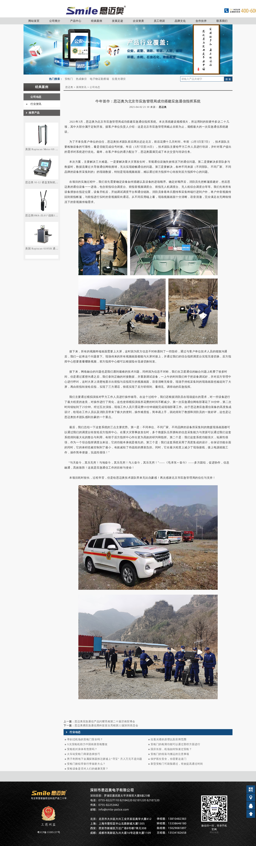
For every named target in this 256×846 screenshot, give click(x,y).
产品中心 (75, 21)
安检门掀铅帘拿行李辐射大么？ (86, 763)
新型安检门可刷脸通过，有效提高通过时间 (177, 763)
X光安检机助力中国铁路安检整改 (87, 744)
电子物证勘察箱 (99, 79)
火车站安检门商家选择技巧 (83, 754)
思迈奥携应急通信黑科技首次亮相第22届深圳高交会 (106, 725)
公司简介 (54, 21)
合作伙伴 (201, 21)
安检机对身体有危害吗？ (82, 749)
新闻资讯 (81, 87)
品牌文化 (180, 21)
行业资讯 (35, 104)
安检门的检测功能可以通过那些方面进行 (175, 744)
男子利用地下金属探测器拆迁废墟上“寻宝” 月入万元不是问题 (104, 759)
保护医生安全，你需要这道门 (168, 759)
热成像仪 (81, 79)
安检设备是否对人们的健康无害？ (87, 768)
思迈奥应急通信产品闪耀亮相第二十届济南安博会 (105, 721)
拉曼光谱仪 (119, 79)
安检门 (69, 79)
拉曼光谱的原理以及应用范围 (168, 739)
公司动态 (35, 96)
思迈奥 (69, 87)
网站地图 (214, 832)
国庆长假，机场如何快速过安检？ (171, 749)
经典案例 (96, 21)
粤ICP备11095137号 (48, 832)
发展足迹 (117, 21)
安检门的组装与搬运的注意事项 (170, 754)
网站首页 (33, 21)
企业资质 (138, 21)
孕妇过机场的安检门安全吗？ (85, 739)
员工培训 (159, 21)
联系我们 (221, 21)
